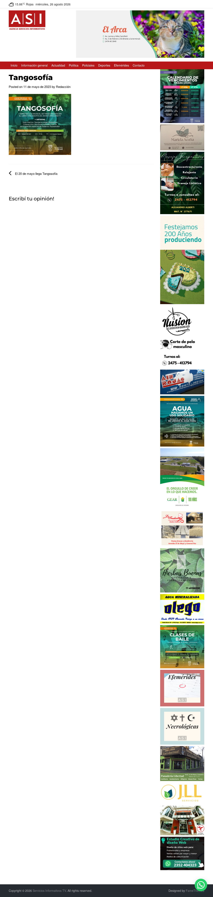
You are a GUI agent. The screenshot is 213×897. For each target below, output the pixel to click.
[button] (201, 885)
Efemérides (121, 65)
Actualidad (58, 65)
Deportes (104, 65)
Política (73, 65)
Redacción (63, 86)
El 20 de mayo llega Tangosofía (36, 173)
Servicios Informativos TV (49, 890)
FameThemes (195, 890)
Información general (34, 65)
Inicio (14, 65)
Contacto (139, 65)
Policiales (88, 65)
